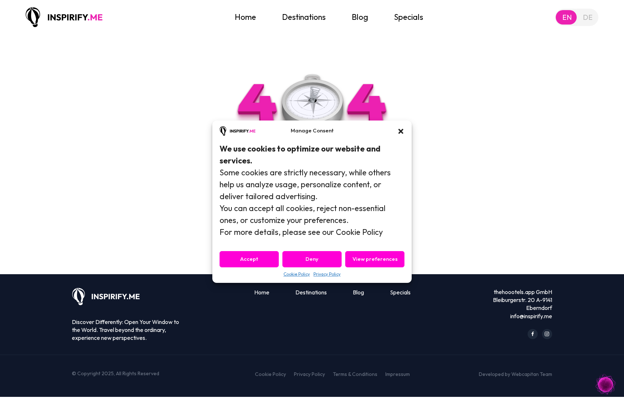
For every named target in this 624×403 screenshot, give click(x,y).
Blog (360, 17)
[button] (400, 130)
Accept (249, 258)
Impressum (397, 374)
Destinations (304, 17)
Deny (312, 258)
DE (588, 17)
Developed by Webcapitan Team (515, 374)
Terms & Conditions (355, 374)
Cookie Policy (296, 274)
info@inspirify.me (531, 316)
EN (567, 17)
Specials (408, 17)
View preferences (375, 258)
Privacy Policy (327, 274)
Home (245, 17)
